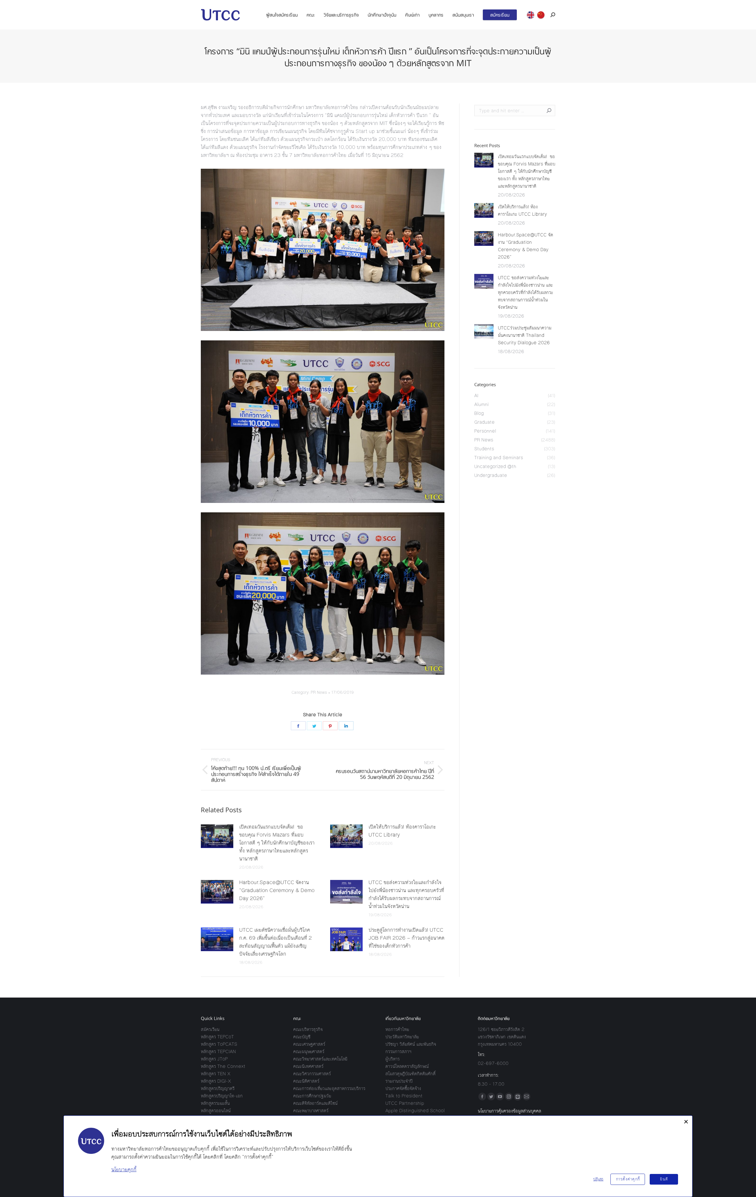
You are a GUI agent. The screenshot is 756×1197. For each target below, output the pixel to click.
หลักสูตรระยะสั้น (215, 1103)
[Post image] (217, 836)
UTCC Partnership (404, 1103)
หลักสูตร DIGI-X (216, 1081)
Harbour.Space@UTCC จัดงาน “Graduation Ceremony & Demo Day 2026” (277, 890)
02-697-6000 (493, 1063)
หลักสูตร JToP (214, 1058)
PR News (319, 693)
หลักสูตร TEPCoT (217, 1036)
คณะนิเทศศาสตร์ (308, 1066)
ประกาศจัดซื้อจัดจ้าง (403, 1088)
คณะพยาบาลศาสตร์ (310, 1110)
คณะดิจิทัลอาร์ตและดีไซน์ (315, 1103)
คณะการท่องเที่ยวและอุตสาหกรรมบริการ (329, 1088)
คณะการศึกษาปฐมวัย (312, 1095)
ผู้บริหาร (392, 1058)
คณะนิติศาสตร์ (306, 1081)
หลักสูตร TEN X (215, 1073)
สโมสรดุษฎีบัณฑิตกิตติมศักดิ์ (410, 1073)
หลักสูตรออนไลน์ (216, 1110)
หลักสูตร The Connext (223, 1066)
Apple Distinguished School (415, 1110)
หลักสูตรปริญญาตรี (217, 1088)
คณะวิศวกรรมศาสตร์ (312, 1073)
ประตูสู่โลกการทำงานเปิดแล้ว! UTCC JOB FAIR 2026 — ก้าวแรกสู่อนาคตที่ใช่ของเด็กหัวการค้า (406, 938)
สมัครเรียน (210, 1029)
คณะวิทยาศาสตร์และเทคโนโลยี (320, 1058)
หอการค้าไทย (397, 1029)
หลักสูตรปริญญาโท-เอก (222, 1095)
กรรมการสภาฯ (398, 1051)
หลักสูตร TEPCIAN (218, 1051)
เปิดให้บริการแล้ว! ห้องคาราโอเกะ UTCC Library (402, 831)
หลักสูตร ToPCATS (219, 1044)
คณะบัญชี (301, 1036)
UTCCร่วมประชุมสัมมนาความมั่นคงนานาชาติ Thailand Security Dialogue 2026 (524, 335)
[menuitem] (282, 14)
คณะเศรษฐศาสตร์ (309, 1044)
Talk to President (404, 1095)
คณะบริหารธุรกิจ (308, 1029)
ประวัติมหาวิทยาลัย (402, 1036)
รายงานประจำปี (399, 1081)
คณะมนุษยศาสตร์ (308, 1051)
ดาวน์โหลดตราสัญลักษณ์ (407, 1066)
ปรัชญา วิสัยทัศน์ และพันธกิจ (410, 1044)
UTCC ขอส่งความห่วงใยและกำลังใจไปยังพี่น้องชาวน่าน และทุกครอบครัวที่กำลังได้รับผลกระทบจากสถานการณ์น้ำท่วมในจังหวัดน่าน (406, 894)
